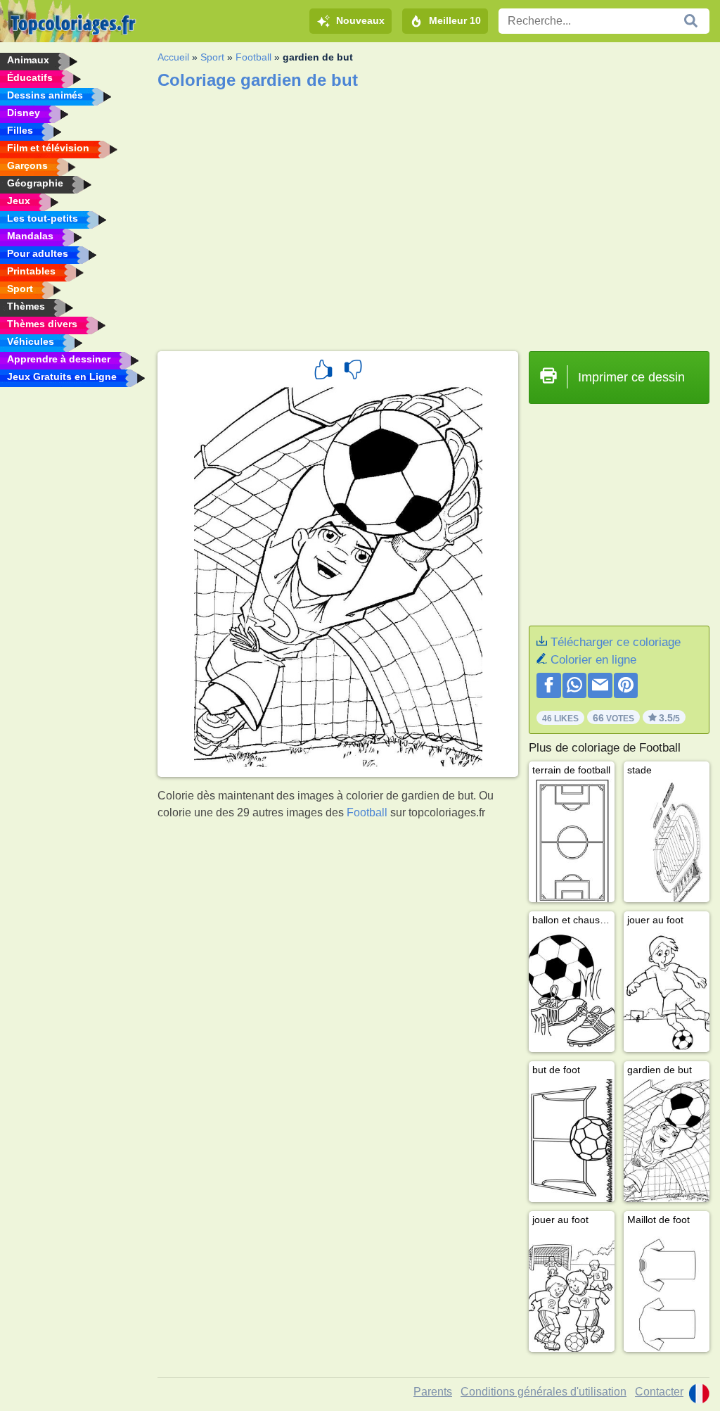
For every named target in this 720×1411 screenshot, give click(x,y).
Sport (212, 57)
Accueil (173, 57)
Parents (432, 1392)
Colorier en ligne (593, 659)
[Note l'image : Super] (323, 371)
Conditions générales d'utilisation (543, 1392)
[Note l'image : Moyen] (353, 371)
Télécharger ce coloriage (616, 642)
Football (253, 57)
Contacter (659, 1392)
